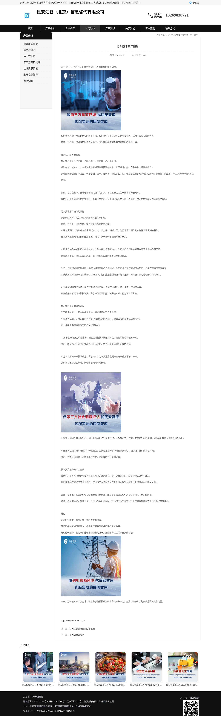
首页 (30, 28)
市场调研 (28, 81)
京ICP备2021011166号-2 (55, 701)
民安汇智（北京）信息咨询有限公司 (84, 701)
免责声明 (50, 711)
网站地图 (70, 711)
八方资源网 (39, 711)
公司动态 (90, 28)
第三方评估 (29, 56)
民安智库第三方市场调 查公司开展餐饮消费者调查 (81, 685)
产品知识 (110, 28)
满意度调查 (29, 50)
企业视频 (70, 28)
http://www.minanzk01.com (73, 620)
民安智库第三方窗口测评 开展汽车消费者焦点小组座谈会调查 (158, 685)
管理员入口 (60, 711)
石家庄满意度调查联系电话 (82, 629)
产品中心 (50, 28)
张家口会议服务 (76, 635)
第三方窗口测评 (31, 62)
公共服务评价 (30, 44)
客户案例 (150, 28)
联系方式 (170, 28)
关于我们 (130, 28)
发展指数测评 (30, 74)
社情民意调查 (30, 68)
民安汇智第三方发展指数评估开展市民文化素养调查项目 (48, 685)
